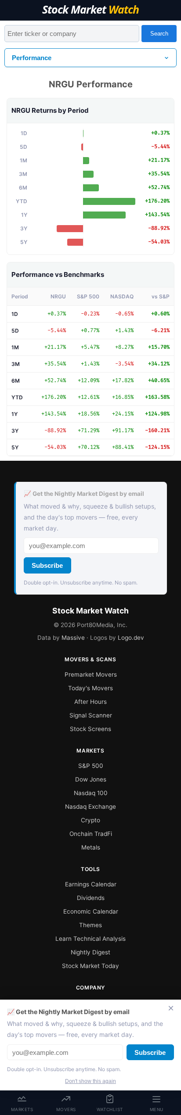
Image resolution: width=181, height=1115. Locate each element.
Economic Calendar (90, 911)
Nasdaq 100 (91, 792)
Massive (73, 637)
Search (159, 33)
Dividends (91, 897)
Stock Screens (90, 728)
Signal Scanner (90, 715)
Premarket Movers (91, 674)
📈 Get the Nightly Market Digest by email (84, 493)
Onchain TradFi (90, 833)
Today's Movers (90, 688)
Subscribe (47, 565)
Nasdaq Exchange (90, 806)
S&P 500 (90, 765)
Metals (90, 847)
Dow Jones (90, 779)
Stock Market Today (90, 965)
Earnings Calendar (90, 884)
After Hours (90, 701)
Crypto (90, 820)
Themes (90, 925)
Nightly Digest (90, 952)
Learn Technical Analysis (90, 938)
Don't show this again (90, 1081)
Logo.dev (131, 637)
